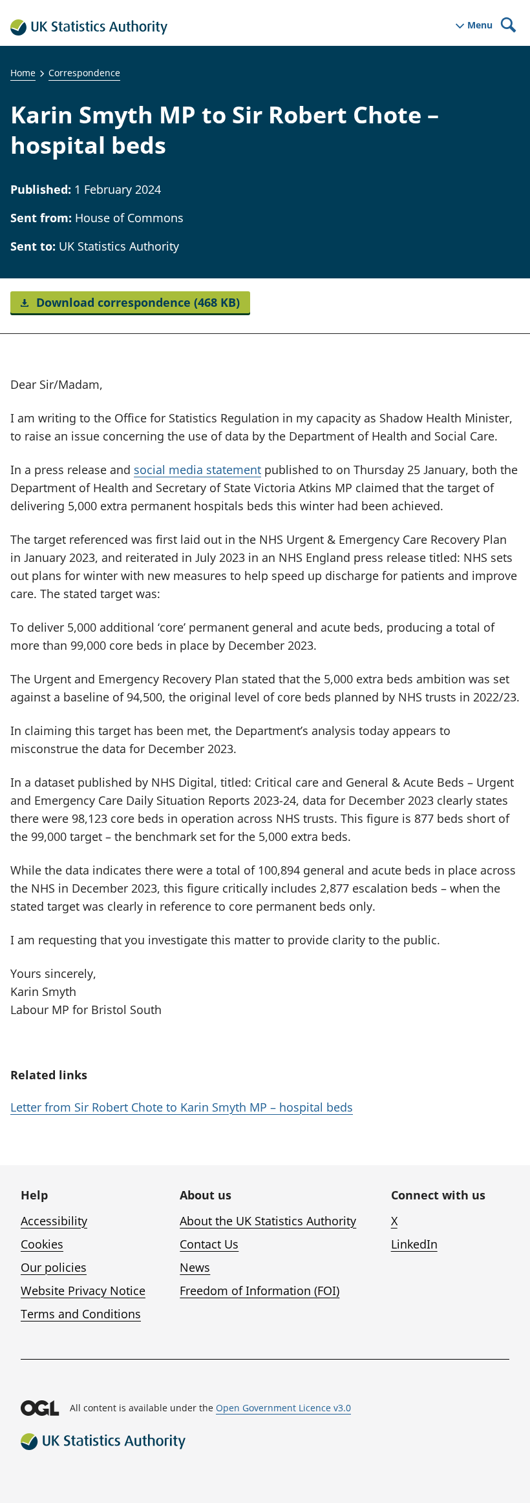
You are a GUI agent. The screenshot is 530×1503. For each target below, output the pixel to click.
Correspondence (84, 73)
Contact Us (209, 1244)
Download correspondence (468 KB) (136, 302)
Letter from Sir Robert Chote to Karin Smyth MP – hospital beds (181, 1107)
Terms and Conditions (81, 1314)
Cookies (42, 1244)
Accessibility (54, 1220)
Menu (480, 25)
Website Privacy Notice (83, 1290)
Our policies (54, 1267)
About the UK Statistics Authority (268, 1220)
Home (23, 73)
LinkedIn (414, 1244)
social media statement (197, 469)
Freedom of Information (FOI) (259, 1290)
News (195, 1267)
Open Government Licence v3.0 (283, 1408)
